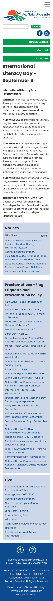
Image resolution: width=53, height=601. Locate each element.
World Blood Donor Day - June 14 (24, 378)
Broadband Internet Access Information (21, 533)
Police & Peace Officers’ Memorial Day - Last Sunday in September (24, 415)
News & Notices (38, 42)
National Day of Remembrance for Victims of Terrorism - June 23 (25, 383)
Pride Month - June (16, 369)
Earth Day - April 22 (16, 333)
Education (10, 519)
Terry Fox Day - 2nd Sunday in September (22, 407)
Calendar (42, 58)
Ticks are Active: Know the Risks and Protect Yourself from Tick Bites (26, 265)
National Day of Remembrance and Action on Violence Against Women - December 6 (26, 464)
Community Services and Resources (26, 523)
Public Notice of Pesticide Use (22, 271)
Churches (10, 528)
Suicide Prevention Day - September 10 (26, 423)
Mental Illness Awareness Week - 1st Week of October (26, 442)
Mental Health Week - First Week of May (25, 347)
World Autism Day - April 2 (20, 329)
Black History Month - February (23, 309)
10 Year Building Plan (16, 515)
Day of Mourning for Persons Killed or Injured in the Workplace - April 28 (26, 339)
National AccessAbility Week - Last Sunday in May (25, 363)
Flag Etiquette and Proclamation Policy (23, 303)
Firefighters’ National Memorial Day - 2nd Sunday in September (26, 399)
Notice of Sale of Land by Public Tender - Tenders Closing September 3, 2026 (23, 244)
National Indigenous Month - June (24, 373)
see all (44, 235)
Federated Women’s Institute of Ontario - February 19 (23, 323)
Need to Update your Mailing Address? (21, 504)
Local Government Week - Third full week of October (25, 450)
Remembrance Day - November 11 (25, 457)
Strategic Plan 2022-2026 (19, 494)
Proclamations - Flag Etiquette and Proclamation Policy (25, 488)
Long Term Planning (16, 510)
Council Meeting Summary (20, 252)
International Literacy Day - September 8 (21, 391)
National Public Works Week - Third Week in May (25, 355)
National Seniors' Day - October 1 (24, 437)
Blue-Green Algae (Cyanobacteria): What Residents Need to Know (26, 257)
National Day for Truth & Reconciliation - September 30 (22, 430)
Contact (42, 50)
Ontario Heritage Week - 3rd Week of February (25, 315)
